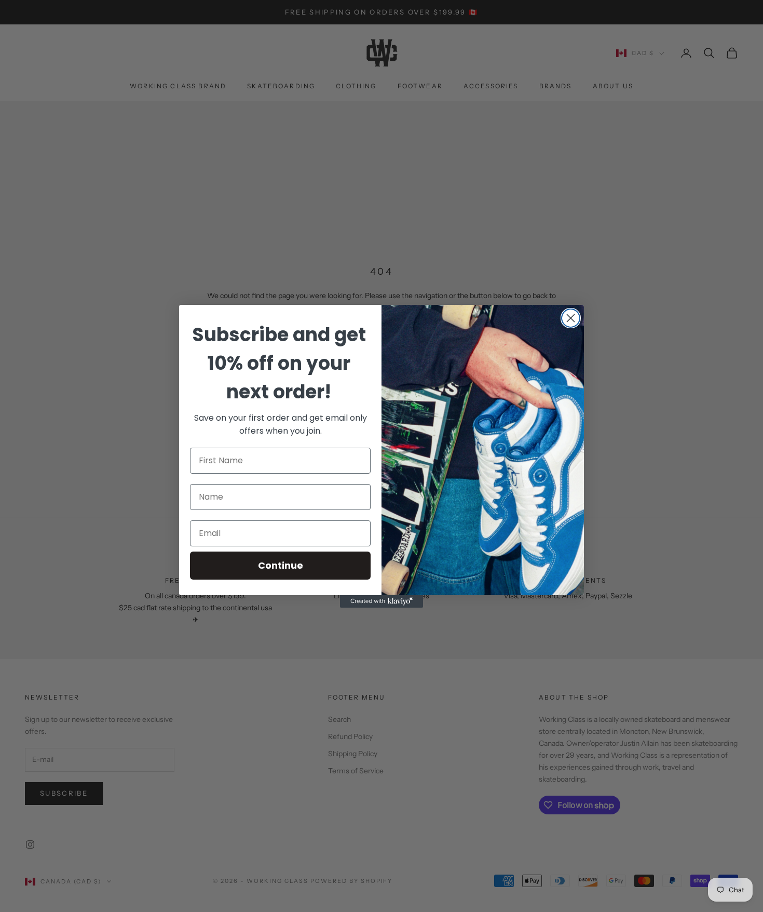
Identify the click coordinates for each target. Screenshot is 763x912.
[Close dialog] (571, 318)
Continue (280, 565)
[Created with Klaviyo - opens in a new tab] (381, 601)
